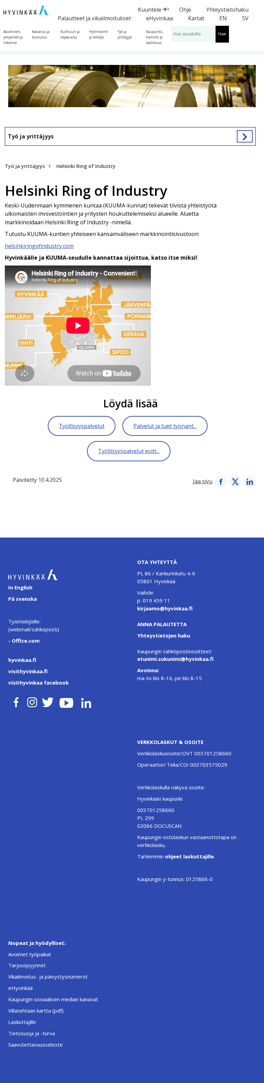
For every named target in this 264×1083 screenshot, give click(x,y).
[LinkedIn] (250, 481)
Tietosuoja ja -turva (31, 1033)
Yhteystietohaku (227, 9)
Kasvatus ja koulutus (41, 34)
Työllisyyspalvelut (81, 426)
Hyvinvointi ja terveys (98, 34)
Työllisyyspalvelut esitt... (129, 451)
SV (245, 18)
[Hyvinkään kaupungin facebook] (16, 701)
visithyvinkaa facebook (38, 682)
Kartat (196, 18)
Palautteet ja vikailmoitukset (94, 18)
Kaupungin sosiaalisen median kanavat (53, 999)
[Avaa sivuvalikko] (245, 136)
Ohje (185, 9)
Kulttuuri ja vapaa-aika (70, 34)
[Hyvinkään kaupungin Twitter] (48, 701)
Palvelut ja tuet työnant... (165, 426)
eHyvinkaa (159, 18)
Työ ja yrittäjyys (125, 34)
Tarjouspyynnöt (27, 965)
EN (223, 18)
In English (20, 587)
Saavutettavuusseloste (35, 1044)
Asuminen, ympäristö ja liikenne (13, 37)
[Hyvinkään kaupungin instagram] (32, 701)
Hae (222, 34)
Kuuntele (149, 9)
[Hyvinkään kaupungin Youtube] (66, 701)
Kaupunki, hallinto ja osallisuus (154, 37)
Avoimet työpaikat (29, 954)
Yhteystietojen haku (163, 635)
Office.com (25, 640)
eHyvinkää (20, 987)
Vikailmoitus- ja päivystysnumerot (48, 976)
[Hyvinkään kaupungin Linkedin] (86, 701)
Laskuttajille (22, 1021)
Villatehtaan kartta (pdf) (36, 1010)
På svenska (22, 598)
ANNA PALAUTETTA (162, 624)
